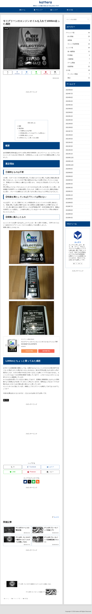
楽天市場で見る (46, 351)
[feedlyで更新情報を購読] (33, 481)
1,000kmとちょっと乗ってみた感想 (29, 137)
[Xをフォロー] (29, 481)
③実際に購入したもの (26, 135)
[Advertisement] (31, 84)
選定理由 (21, 128)
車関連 (6, 400)
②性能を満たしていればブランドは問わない (32, 133)
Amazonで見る (29, 351)
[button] (55, 73)
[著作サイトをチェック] (25, 481)
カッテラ (77, 242)
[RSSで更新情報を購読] (37, 481)
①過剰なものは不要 (26, 130)
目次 (29, 123)
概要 (20, 126)
